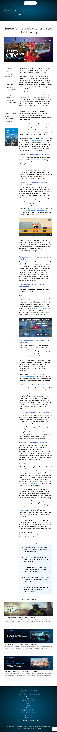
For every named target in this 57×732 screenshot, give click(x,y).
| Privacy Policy (38, 726)
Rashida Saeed (34, 35)
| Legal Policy (32, 728)
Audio (19, 10)
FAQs (6, 124)
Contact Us (37, 694)
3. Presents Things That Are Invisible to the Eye (10, 89)
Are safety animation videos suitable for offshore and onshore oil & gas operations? (36, 579)
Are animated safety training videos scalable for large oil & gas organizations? (36, 589)
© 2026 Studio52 (11, 726)
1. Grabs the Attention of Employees (8, 76)
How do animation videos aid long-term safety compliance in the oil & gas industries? (36, 559)
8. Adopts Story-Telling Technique (9, 117)
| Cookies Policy (46, 726)
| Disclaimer (19, 726)
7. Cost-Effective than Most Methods (10, 112)
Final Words (8, 121)
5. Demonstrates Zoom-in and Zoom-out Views (10, 102)
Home (19, 2)
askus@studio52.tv (30, 537)
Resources (20, 18)
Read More (8, 625)
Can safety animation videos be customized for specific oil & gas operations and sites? (35, 569)
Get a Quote (30, 3)
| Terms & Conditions (28, 726)
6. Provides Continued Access (10, 108)
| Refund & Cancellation (22, 728)
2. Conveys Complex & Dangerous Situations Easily (10, 83)
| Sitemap (38, 728)
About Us (20, 14)
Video (19, 6)
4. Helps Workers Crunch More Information (9, 96)
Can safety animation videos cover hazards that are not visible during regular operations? (35, 549)
